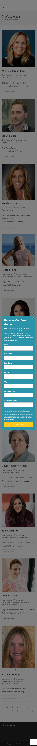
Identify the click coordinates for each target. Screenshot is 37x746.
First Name (8, 353)
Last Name (8, 363)
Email (6, 344)
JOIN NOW (18, 424)
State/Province (9, 391)
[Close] (33, 318)
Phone (6, 372)
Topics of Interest (10, 400)
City (5, 382)
